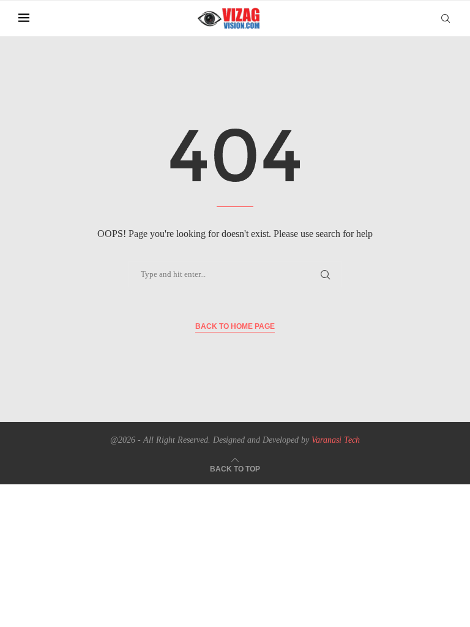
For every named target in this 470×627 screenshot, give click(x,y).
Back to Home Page (235, 326)
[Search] (445, 18)
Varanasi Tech (335, 440)
